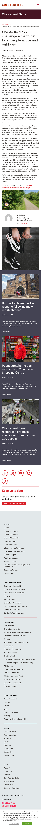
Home (6, 765)
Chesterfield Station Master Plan (15, 636)
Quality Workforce (10, 545)
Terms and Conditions (11, 788)
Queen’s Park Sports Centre (13, 669)
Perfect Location (10, 541)
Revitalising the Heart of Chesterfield (16, 642)
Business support (10, 555)
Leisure (6, 706)
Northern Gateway (10, 653)
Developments (9, 626)
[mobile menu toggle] (37, 4)
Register (7, 775)
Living (6, 709)
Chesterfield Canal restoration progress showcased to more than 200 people (18, 433)
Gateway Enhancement (12, 679)
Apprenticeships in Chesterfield (15, 719)
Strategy (7, 596)
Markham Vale (9, 646)
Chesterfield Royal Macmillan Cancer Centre (19, 659)
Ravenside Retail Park (11, 673)
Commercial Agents (11, 535)
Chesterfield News (6, 24)
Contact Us (8, 771)
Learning (7, 702)
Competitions (8, 752)
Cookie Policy (8, 785)
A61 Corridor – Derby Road (13, 676)
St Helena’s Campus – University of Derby (18, 663)
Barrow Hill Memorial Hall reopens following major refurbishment (18, 306)
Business (7, 528)
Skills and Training (10, 561)
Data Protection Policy (12, 778)
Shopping (7, 738)
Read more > (6, 332)
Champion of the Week (12, 610)
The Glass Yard (9, 656)
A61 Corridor (8, 666)
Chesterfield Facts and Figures (14, 551)
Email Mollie (23, 223)
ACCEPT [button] (27, 823)
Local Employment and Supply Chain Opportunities (17, 566)
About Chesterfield (10, 699)
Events (6, 742)
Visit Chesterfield (10, 732)
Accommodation (10, 735)
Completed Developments (13, 649)
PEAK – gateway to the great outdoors (17, 632)
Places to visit (9, 755)
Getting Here (8, 749)
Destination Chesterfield (12, 4)
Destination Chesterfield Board (14, 593)
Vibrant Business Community (14, 548)
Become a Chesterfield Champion (15, 606)
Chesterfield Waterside (12, 629)
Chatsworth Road (10, 686)
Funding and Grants (11, 558)
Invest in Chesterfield (11, 538)
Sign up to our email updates (14, 504)
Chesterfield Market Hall (12, 683)
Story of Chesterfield (11, 712)
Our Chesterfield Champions (14, 613)
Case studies (8, 573)
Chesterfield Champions (12, 603)
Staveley (7, 639)
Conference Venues (11, 570)
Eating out (7, 745)
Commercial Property (11, 531)
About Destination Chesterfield (14, 589)
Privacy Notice (9, 781)
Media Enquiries (9, 600)
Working (7, 716)
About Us (7, 768)
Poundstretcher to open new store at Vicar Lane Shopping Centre (17, 369)
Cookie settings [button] (14, 823)
